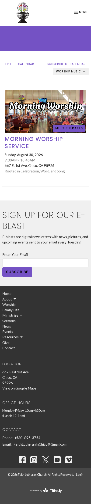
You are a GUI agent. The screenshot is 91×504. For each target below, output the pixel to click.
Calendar (26, 64)
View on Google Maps (19, 388)
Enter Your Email (15, 254)
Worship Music (68, 71)
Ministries (10, 315)
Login (79, 474)
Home (6, 293)
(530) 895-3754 (27, 438)
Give (6, 342)
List (8, 64)
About (7, 299)
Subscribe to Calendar (66, 64)
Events (7, 331)
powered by (43, 494)
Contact (8, 348)
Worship (9, 304)
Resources (10, 337)
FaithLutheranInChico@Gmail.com (40, 444)
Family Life (10, 310)
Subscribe (17, 272)
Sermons (9, 321)
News (6, 326)
